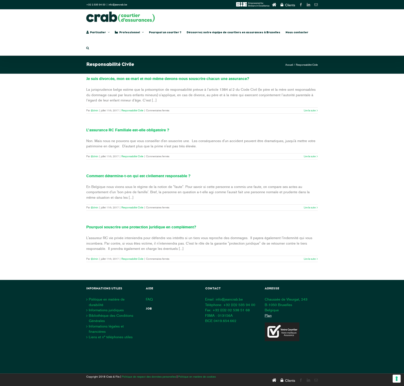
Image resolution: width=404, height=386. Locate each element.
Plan (268, 315)
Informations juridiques (106, 310)
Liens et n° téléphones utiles (111, 337)
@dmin (94, 110)
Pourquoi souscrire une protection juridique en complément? (141, 227)
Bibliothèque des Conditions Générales (111, 318)
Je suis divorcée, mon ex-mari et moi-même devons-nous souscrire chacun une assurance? (167, 78)
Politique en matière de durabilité (107, 302)
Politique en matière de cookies (197, 376)
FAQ (149, 299)
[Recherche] (87, 47)
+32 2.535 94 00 (95, 4)
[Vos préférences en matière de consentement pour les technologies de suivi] (397, 379)
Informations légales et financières (106, 329)
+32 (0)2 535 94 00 (239, 305)
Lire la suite (310, 110)
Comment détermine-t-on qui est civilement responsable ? (138, 176)
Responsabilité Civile (132, 110)
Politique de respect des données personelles (149, 376)
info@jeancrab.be (118, 4)
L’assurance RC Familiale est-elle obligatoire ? (127, 130)
